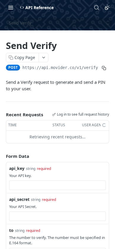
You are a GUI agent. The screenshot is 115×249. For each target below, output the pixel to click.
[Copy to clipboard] (103, 68)
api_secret (19, 199)
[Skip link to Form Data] (2, 156)
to (11, 230)
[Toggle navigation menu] (10, 7)
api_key (16, 168)
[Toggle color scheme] (107, 7)
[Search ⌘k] (96, 7)
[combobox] (57, 185)
